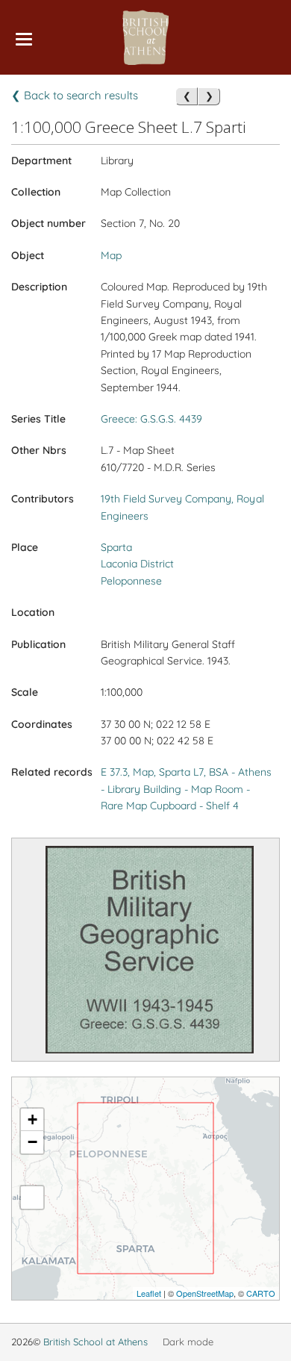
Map (111, 255)
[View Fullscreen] (32, 1197)
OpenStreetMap (205, 1293)
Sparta (116, 547)
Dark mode (188, 1342)
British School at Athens (95, 1342)
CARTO (260, 1293)
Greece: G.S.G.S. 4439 (151, 419)
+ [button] (32, 1119)
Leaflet (149, 1293)
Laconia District (137, 563)
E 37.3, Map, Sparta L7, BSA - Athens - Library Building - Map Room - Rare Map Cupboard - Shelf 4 (186, 788)
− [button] (32, 1142)
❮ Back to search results (74, 95)
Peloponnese (131, 581)
